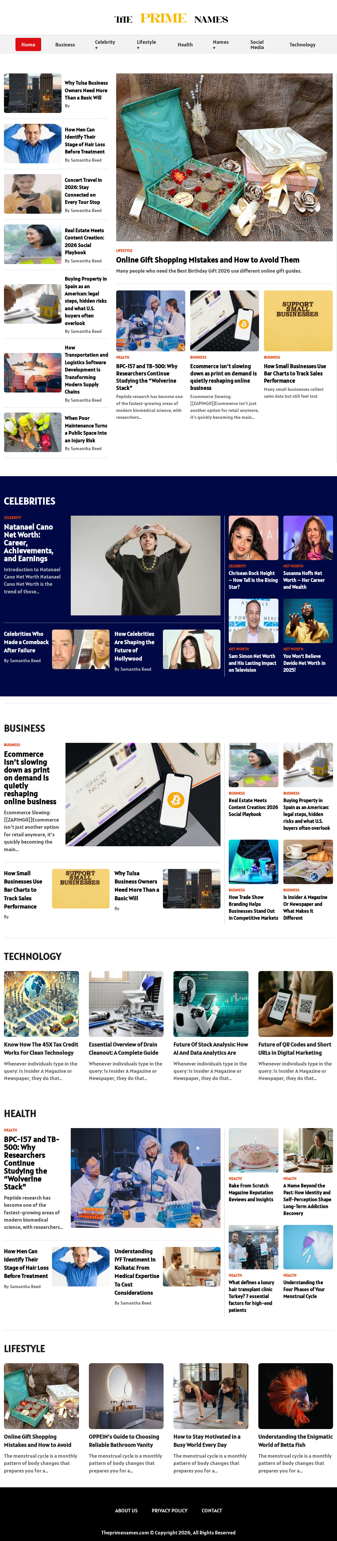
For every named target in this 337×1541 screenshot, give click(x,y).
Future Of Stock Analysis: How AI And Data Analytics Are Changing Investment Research (210, 1049)
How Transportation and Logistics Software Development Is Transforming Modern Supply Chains (86, 369)
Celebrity (105, 42)
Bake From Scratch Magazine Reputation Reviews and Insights (251, 1192)
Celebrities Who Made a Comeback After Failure (26, 642)
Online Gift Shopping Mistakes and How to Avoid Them (207, 260)
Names (221, 42)
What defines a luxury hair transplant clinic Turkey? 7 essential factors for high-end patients (251, 1296)
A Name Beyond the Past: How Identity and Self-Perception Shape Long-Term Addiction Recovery (307, 1199)
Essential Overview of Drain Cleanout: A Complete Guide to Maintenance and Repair (123, 1049)
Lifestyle (146, 42)
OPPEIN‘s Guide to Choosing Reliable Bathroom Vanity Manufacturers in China (124, 1441)
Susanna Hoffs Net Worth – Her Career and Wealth (304, 580)
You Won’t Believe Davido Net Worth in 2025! (304, 663)
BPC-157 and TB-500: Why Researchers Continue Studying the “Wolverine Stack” (146, 377)
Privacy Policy (170, 1510)
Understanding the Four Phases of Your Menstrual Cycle (304, 1289)
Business (65, 44)
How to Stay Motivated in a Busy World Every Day (207, 1440)
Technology (303, 44)
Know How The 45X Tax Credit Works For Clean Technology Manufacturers (41, 1049)
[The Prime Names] (168, 17)
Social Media (257, 44)
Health (185, 44)
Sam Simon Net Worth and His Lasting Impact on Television (252, 663)
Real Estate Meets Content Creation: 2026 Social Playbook (253, 807)
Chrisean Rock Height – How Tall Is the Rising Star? (253, 580)
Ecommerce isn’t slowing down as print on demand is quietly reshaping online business (223, 377)
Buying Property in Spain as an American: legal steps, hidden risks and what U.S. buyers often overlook (86, 300)
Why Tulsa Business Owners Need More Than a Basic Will (86, 90)
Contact (212, 1510)
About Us (126, 1510)
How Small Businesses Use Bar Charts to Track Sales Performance (295, 373)
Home (28, 44)
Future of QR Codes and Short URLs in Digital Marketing (294, 1048)
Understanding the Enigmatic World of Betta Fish (295, 1440)
